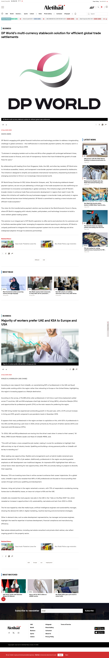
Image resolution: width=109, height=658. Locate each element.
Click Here (37, 655)
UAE (6, 14)
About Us (48, 633)
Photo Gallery (48, 14)
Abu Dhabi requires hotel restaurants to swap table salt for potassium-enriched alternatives (39, 292)
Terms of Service (66, 624)
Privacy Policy (49, 636)
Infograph (67, 14)
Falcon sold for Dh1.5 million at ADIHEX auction (37, 595)
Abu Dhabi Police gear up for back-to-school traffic (66, 595)
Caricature (59, 14)
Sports (26, 14)
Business (18, 14)
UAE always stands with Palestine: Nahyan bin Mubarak (12, 595)
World (12, 14)
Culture (32, 14)
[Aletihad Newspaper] (54, 7)
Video (40, 14)
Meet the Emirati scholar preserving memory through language (13, 292)
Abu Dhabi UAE (16, 1)
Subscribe (89, 610)
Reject (66, 655)
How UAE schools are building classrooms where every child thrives (66, 292)
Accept (60, 655)
